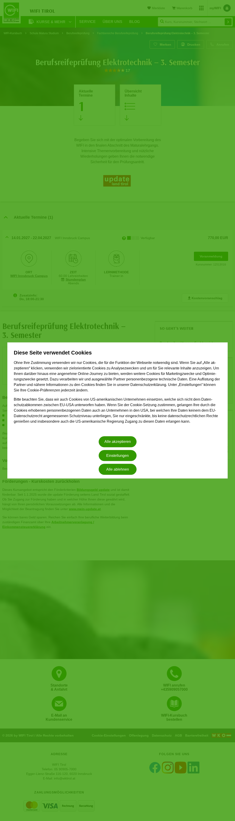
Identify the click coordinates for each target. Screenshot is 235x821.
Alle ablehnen (117, 469)
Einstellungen (117, 456)
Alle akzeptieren (117, 442)
